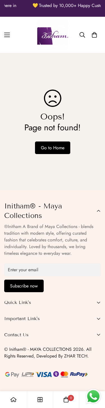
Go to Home (52, 148)
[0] (94, 34)
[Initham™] (52, 35)
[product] (13, 399)
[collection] (40, 399)
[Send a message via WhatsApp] (93, 396)
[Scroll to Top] (95, 378)
